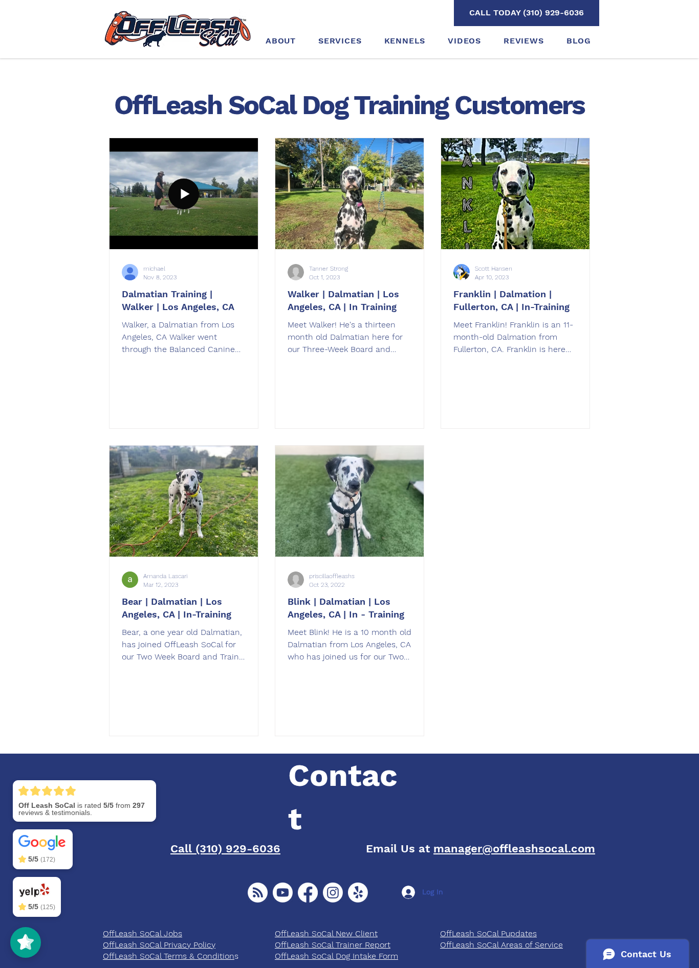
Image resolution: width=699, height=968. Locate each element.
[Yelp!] (358, 893)
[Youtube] (283, 893)
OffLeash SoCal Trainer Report (332, 945)
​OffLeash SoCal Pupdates (488, 933)
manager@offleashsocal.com (514, 848)
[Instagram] (333, 893)
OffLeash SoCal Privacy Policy (159, 945)
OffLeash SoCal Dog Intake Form (336, 956)
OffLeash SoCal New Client (326, 933)
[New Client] (258, 893)
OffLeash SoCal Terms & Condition (168, 956)
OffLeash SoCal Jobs (142, 933)
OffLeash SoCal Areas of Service (501, 945)
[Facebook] (308, 893)
